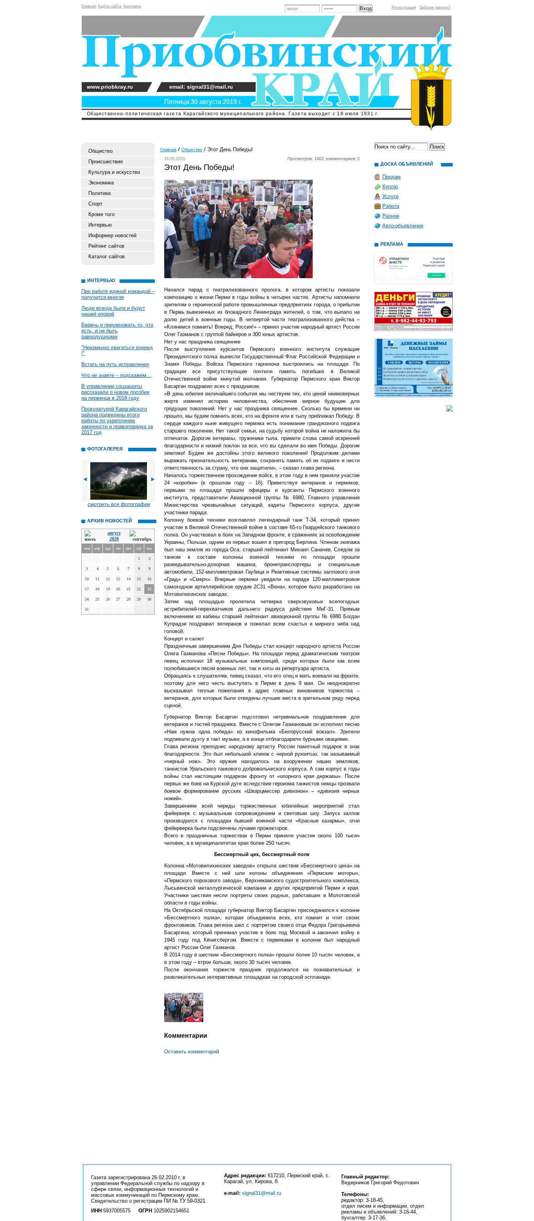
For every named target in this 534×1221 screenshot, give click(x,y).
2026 (114, 539)
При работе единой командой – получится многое (118, 294)
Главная (88, 6)
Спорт (95, 204)
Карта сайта (110, 6)
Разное (390, 216)
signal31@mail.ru (261, 1193)
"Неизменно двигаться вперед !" (117, 350)
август (114, 533)
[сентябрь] (140, 536)
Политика (99, 193)
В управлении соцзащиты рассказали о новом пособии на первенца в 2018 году (115, 392)
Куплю (390, 186)
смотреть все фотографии (119, 504)
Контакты (132, 6)
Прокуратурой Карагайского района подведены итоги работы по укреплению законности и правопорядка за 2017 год (117, 420)
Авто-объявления (402, 226)
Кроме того (101, 214)
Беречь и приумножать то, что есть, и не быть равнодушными (117, 331)
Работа (390, 206)
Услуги (390, 196)
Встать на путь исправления (115, 364)
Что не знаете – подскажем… (116, 375)
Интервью (100, 225)
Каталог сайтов (106, 256)
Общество (100, 151)
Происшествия (105, 161)
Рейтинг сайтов (106, 246)
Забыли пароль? (435, 7)
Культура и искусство (114, 172)
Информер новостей (112, 235)
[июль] (91, 536)
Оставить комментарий (191, 1052)
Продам (391, 177)
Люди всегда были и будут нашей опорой (113, 311)
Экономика (101, 183)
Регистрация (404, 7)
